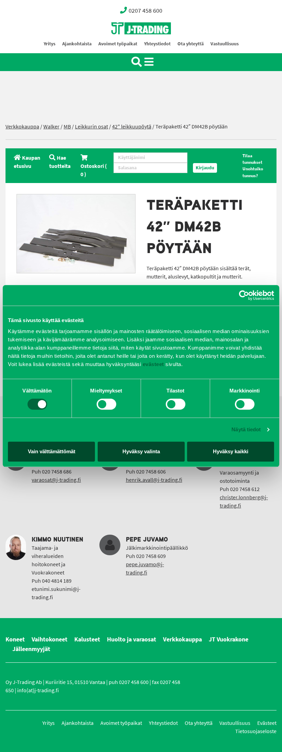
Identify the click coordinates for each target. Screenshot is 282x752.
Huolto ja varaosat (131, 639)
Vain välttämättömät (51, 451)
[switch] (106, 404)
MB (67, 126)
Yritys (49, 44)
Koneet (15, 639)
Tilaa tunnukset (252, 159)
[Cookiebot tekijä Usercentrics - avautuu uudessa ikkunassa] (244, 295)
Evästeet (266, 723)
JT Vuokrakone (228, 639)
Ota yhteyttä (190, 44)
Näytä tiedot (246, 429)
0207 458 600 (145, 11)
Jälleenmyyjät (31, 649)
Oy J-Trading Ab (128, 43)
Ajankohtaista (76, 44)
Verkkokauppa (22, 126)
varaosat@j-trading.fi (56, 479)
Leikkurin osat (91, 126)
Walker (51, 126)
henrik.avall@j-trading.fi (154, 479)
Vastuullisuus (224, 44)
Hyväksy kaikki (230, 451)
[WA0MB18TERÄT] (76, 233)
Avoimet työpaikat (117, 44)
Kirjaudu (205, 167)
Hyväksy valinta (141, 451)
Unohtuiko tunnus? (252, 172)
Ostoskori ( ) (93, 170)
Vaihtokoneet (49, 639)
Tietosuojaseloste (255, 731)
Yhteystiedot (157, 44)
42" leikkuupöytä (131, 126)
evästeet (152, 364)
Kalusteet (87, 639)
